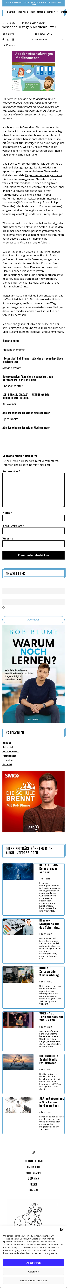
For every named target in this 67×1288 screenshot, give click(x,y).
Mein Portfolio (37, 12)
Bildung (6, 742)
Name (7, 512)
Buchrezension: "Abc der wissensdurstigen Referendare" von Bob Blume (27, 378)
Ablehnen (33, 1271)
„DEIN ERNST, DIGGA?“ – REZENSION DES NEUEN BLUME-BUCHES (26, 396)
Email (4, 596)
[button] (62, 1229)
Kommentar (11, 471)
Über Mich (23, 12)
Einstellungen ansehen (33, 1280)
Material (7, 764)
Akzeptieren (34, 1262)
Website (7, 538)
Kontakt (11, 12)
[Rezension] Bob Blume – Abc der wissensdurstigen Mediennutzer (32, 360)
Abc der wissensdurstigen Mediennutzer (26, 413)
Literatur (7, 760)
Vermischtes (9, 755)
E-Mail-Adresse (13, 525)
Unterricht (8, 747)
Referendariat (10, 751)
